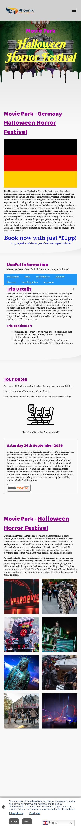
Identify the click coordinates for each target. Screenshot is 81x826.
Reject (27, 821)
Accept (13, 821)
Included (60, 276)
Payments (49, 282)
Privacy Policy (16, 813)
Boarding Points (30, 282)
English (53, 822)
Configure (34, 813)
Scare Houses (43, 276)
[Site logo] (20, 10)
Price (27, 276)
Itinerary (11, 282)
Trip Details (13, 276)
